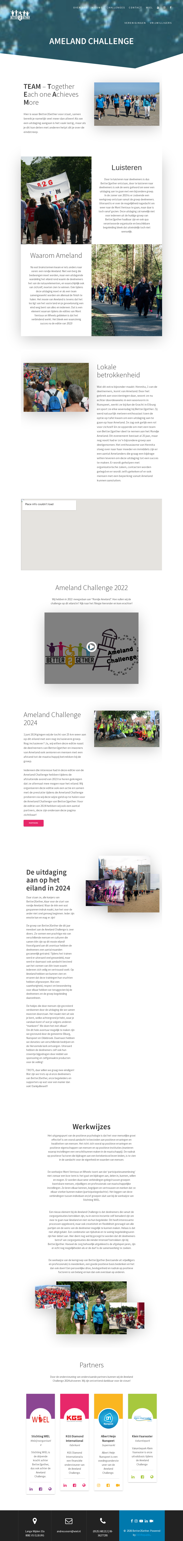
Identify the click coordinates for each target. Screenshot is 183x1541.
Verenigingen (135, 22)
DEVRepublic (143, 1535)
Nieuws (97, 7)
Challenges (116, 7)
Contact (135, 7)
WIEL (149, 7)
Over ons (80, 7)
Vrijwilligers (161, 22)
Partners (33, 823)
